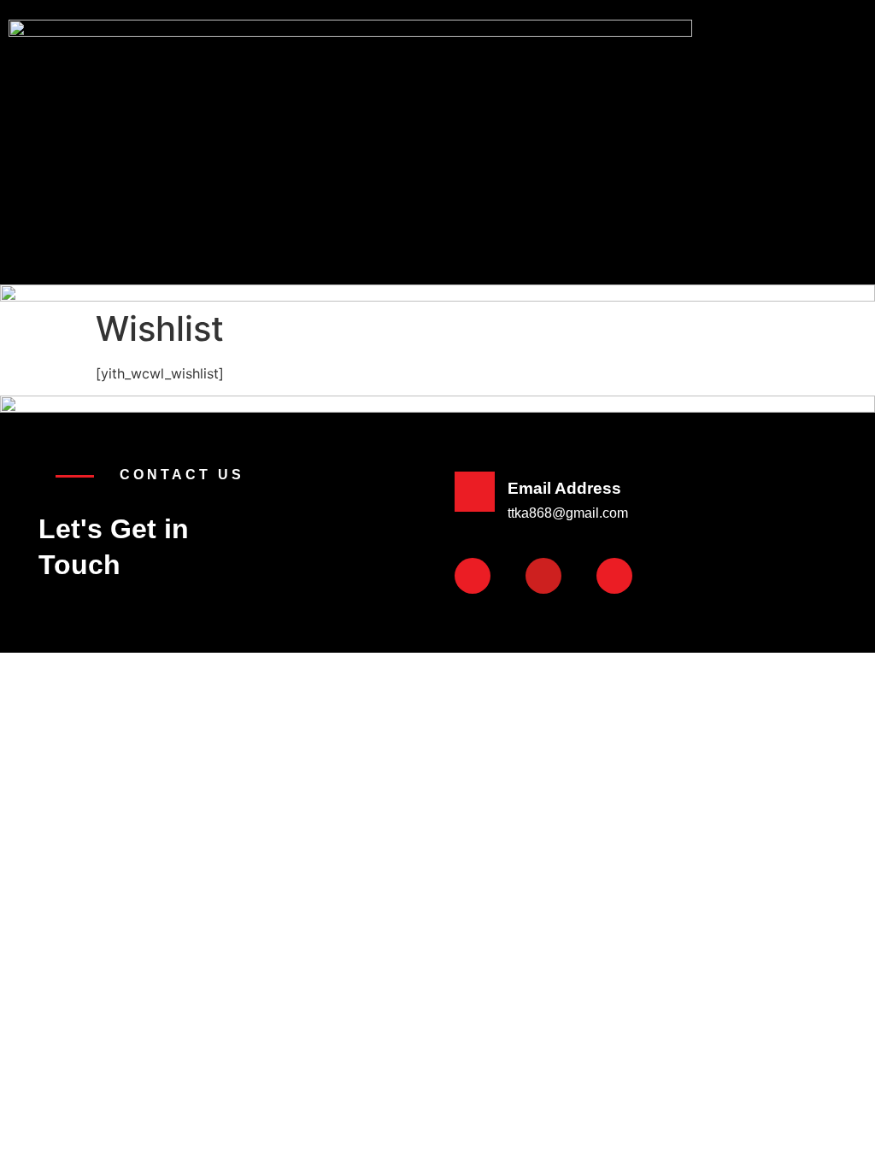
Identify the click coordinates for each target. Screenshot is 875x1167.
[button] (572, 136)
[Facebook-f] (472, 576)
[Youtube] (543, 576)
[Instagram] (614, 576)
